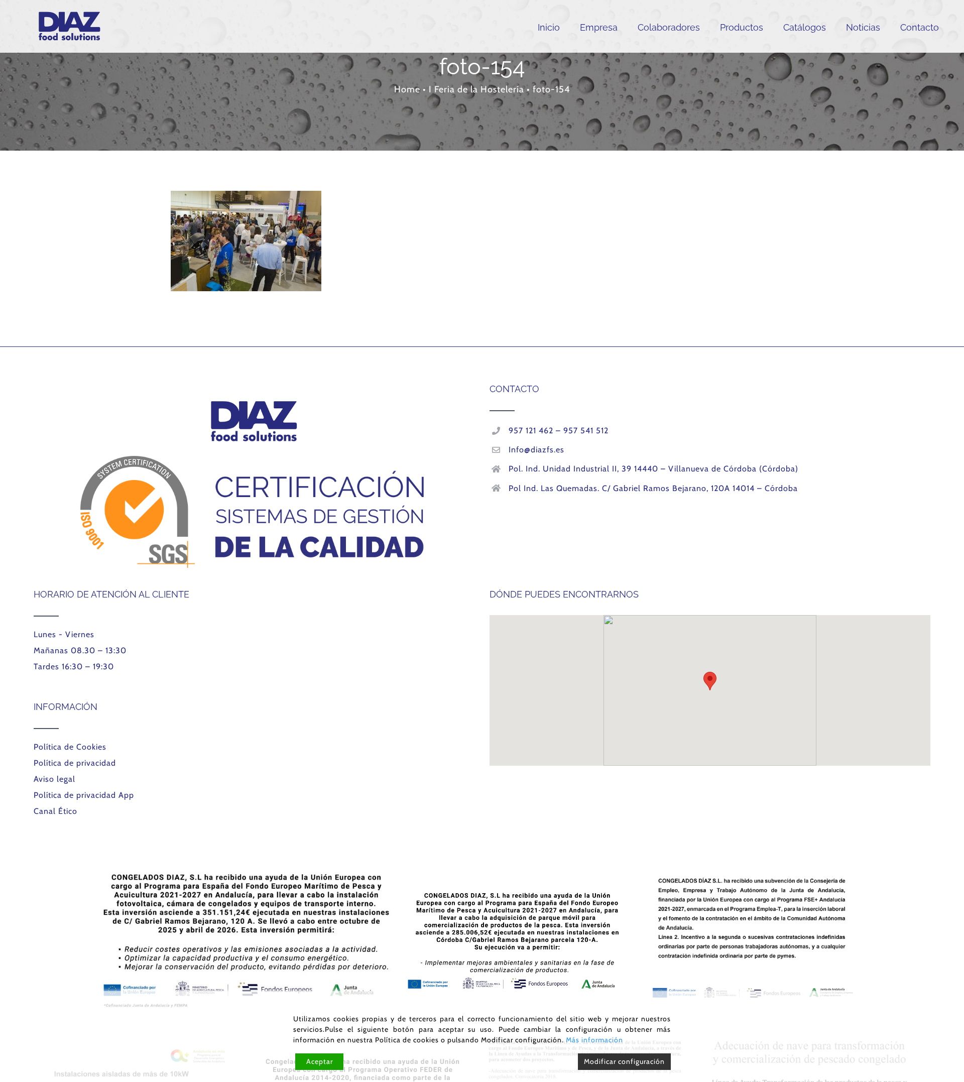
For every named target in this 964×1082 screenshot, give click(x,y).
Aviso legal (54, 779)
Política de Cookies (70, 747)
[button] (709, 681)
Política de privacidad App (84, 795)
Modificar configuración (624, 1061)
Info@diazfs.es (536, 449)
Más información (594, 1039)
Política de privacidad (75, 763)
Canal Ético (55, 811)
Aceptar (319, 1061)
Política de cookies (407, 1039)
